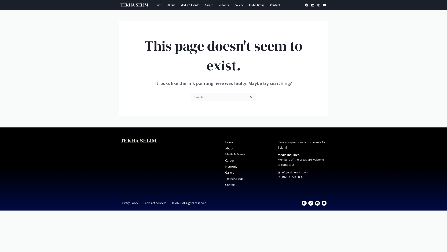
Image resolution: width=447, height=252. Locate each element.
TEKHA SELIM (134, 5)
